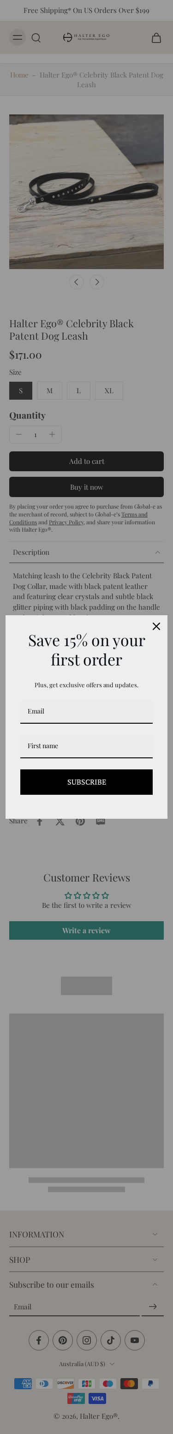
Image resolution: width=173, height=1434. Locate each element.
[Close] (156, 626)
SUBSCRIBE (86, 782)
